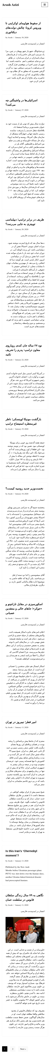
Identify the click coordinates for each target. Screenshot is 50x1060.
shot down (20, 873)
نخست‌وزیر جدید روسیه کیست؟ (24, 488)
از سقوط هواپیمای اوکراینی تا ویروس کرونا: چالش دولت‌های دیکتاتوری (23, 28)
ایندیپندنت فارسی (28, 43)
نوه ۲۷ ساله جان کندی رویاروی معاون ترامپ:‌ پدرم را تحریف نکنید (24, 350)
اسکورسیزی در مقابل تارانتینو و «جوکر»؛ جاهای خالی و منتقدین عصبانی (24, 609)
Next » (23, 1048)
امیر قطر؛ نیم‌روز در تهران (21, 722)
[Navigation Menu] (44, 4)
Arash (10, 37)
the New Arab (23, 866)
